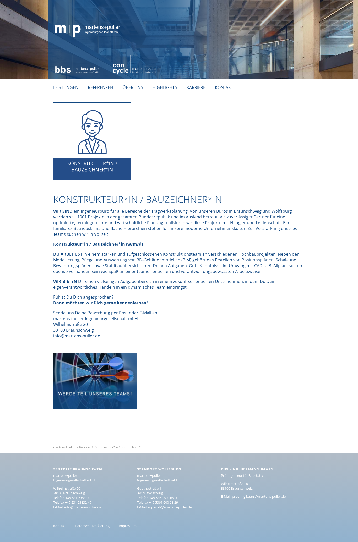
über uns (133, 87)
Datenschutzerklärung (92, 525)
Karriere (196, 87)
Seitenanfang (179, 425)
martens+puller (68, 4)
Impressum (128, 525)
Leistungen (65, 87)
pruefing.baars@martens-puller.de (259, 496)
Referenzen (100, 87)
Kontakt (224, 87)
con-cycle (120, 58)
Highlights (165, 87)
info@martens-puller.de (76, 336)
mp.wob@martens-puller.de (170, 507)
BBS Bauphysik (67, 58)
